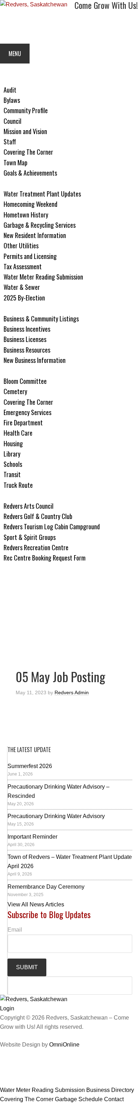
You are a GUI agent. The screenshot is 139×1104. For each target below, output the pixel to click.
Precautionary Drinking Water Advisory (56, 816)
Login (7, 1008)
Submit (27, 967)
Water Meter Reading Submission (42, 1090)
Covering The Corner (26, 1099)
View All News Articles (35, 904)
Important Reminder (32, 837)
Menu (15, 53)
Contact (114, 1099)
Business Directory (110, 1090)
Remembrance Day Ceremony (45, 887)
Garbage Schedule (79, 1099)
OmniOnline (64, 1045)
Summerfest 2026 (29, 766)
